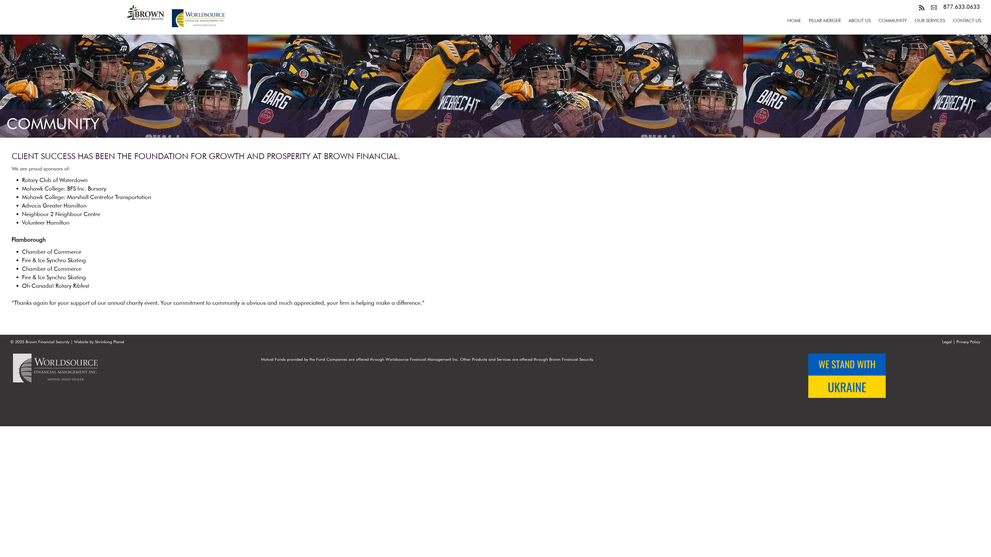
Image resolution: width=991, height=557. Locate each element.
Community (892, 20)
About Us (860, 20)
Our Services (930, 20)
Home (794, 20)
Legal (947, 341)
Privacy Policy (968, 341)
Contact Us (967, 20)
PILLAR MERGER (825, 20)
